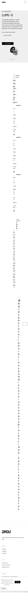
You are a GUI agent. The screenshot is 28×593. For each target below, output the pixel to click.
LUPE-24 (14, 269)
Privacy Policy (5, 563)
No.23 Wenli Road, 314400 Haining (10, 576)
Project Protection (6, 565)
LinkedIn (4, 549)
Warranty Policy (5, 567)
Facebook (4, 553)
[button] (11, 59)
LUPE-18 (14, 258)
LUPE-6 (14, 235)
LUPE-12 (14, 246)
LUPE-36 (14, 280)
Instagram (4, 551)
